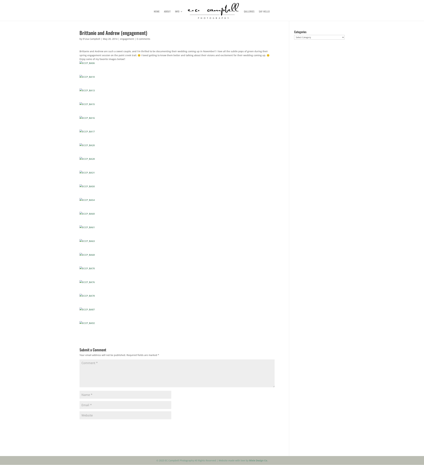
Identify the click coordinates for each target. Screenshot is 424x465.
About (167, 11)
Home (157, 11)
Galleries (249, 11)
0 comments (143, 38)
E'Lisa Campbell (91, 38)
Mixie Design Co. (258, 460)
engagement (127, 38)
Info (177, 11)
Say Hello (264, 11)
